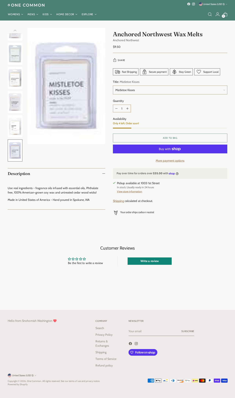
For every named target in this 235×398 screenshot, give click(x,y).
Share (121, 60)
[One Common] (26, 5)
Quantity (118, 101)
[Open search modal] (210, 14)
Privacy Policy (104, 334)
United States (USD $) (214, 4)
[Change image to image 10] (15, 126)
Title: (126, 82)
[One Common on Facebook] (188, 4)
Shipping (118, 201)
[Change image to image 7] (15, 54)
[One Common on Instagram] (193, 4)
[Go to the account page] (217, 14)
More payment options (170, 160)
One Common (34, 381)
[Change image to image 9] (15, 102)
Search (99, 328)
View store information (129, 191)
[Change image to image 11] (15, 150)
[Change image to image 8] (15, 78)
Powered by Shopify (17, 384)
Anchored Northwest (126, 40)
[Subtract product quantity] (116, 108)
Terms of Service (105, 359)
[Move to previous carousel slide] (216, 297)
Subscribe (187, 331)
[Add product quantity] (127, 108)
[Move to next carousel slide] (224, 297)
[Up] (15, 30)
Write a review (149, 261)
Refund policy (104, 365)
